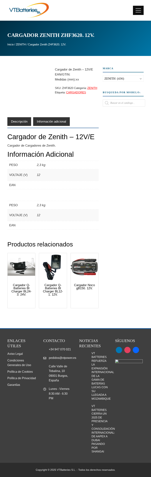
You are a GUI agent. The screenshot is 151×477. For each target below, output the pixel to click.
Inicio (10, 44)
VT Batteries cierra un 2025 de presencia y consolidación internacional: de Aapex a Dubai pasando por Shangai (103, 428)
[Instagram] (127, 349)
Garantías (13, 384)
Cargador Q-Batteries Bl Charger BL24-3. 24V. (21, 289)
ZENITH (21, 44)
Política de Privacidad (21, 378)
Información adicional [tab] (51, 121)
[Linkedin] (119, 349)
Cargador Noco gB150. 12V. (84, 286)
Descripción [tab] (19, 121)
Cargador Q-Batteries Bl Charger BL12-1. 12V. (53, 289)
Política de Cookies (20, 371)
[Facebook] (136, 349)
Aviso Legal (15, 353)
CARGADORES (76, 92)
